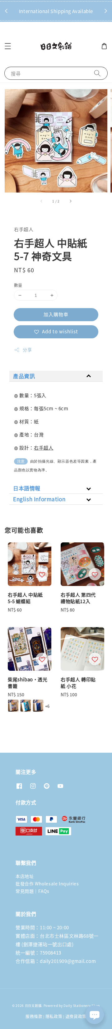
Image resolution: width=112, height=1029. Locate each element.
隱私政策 (54, 1016)
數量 (18, 285)
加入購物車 (56, 314)
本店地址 (25, 876)
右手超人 (43, 447)
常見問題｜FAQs (32, 891)
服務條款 (34, 1016)
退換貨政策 (76, 1016)
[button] (8, 46)
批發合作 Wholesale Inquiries (47, 883)
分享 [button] (27, 349)
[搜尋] (97, 73)
